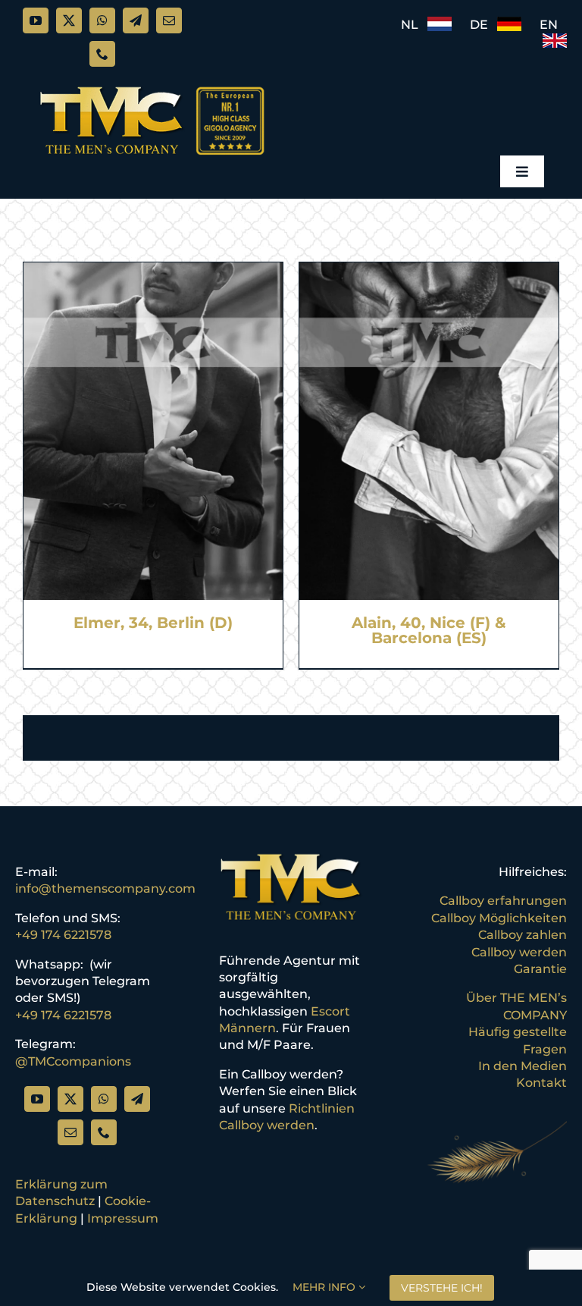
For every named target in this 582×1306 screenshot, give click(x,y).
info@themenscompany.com (105, 888)
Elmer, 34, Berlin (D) (153, 623)
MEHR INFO (325, 1287)
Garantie (540, 969)
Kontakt (541, 1082)
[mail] (169, 20)
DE (483, 24)
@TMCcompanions (73, 1061)
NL (414, 24)
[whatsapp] (102, 20)
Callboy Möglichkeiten (499, 918)
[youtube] (35, 20)
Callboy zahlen (522, 935)
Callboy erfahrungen (503, 900)
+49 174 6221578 (63, 935)
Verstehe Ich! (442, 1288)
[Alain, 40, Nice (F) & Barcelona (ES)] (429, 270)
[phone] (102, 54)
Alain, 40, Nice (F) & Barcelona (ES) (429, 630)
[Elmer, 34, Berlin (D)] (153, 270)
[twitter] (69, 20)
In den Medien (522, 1066)
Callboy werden (519, 952)
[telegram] (136, 20)
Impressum (122, 1218)
